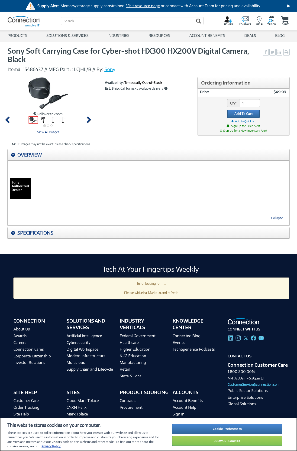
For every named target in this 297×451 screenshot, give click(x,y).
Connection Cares (28, 349)
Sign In (178, 414)
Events (179, 342)
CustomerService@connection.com (254, 384)
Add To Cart (243, 114)
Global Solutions (242, 404)
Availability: (114, 83)
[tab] (148, 154)
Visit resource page (143, 5)
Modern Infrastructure (86, 355)
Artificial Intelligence (84, 335)
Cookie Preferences (227, 429)
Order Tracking (26, 407)
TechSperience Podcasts (194, 349)
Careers (19, 342)
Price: (204, 92)
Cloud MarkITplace (83, 400)
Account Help (184, 407)
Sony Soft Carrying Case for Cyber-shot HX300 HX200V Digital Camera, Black (128, 55)
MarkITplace (77, 414)
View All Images (48, 132)
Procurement (131, 407)
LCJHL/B (82, 69)
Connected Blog (186, 335)
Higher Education (135, 349)
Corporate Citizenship (32, 356)
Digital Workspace (82, 349)
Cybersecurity (78, 342)
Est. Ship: (112, 88)
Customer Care (26, 400)
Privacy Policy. (51, 446)
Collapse (277, 218)
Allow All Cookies (227, 441)
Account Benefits (188, 400)
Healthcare (129, 342)
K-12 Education (133, 355)
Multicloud (76, 362)
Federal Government (137, 335)
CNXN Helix (77, 407)
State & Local (131, 376)
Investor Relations (29, 362)
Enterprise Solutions (245, 397)
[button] (8, 120)
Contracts (128, 400)
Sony (109, 69)
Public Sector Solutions (248, 390)
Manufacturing (133, 362)
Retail (125, 369)
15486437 (33, 69)
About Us (21, 329)
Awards (20, 335)
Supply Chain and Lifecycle (90, 369)
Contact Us (240, 356)
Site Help (21, 414)
